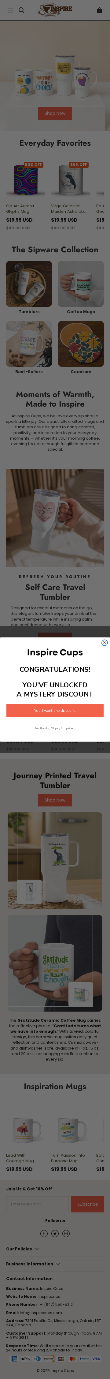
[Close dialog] (105, 642)
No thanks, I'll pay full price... (55, 728)
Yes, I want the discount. (55, 710)
